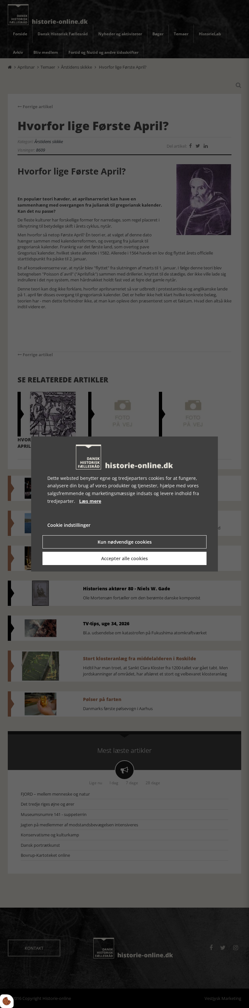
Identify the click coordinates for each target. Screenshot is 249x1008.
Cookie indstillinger (68, 525)
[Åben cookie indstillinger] (7, 1001)
